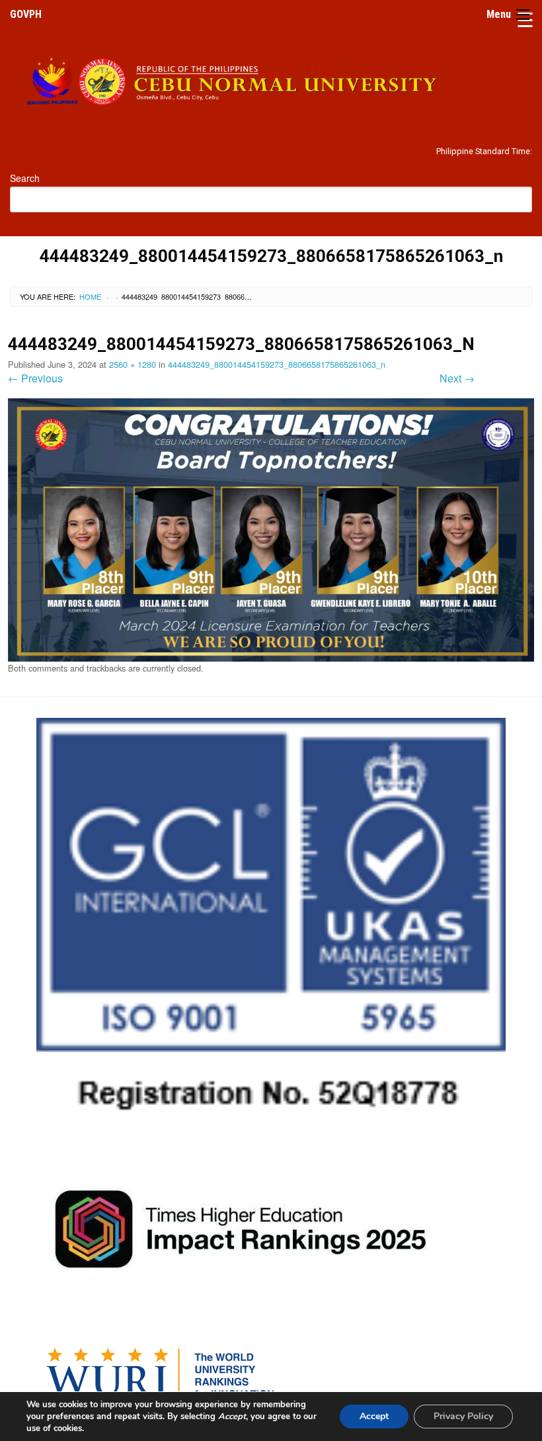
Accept (374, 1416)
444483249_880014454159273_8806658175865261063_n (276, 364)
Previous (35, 378)
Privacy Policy (463, 1416)
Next (457, 378)
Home (90, 296)
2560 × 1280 (132, 364)
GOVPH (26, 14)
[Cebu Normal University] (271, 78)
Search (25, 178)
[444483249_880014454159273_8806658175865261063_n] (271, 529)
